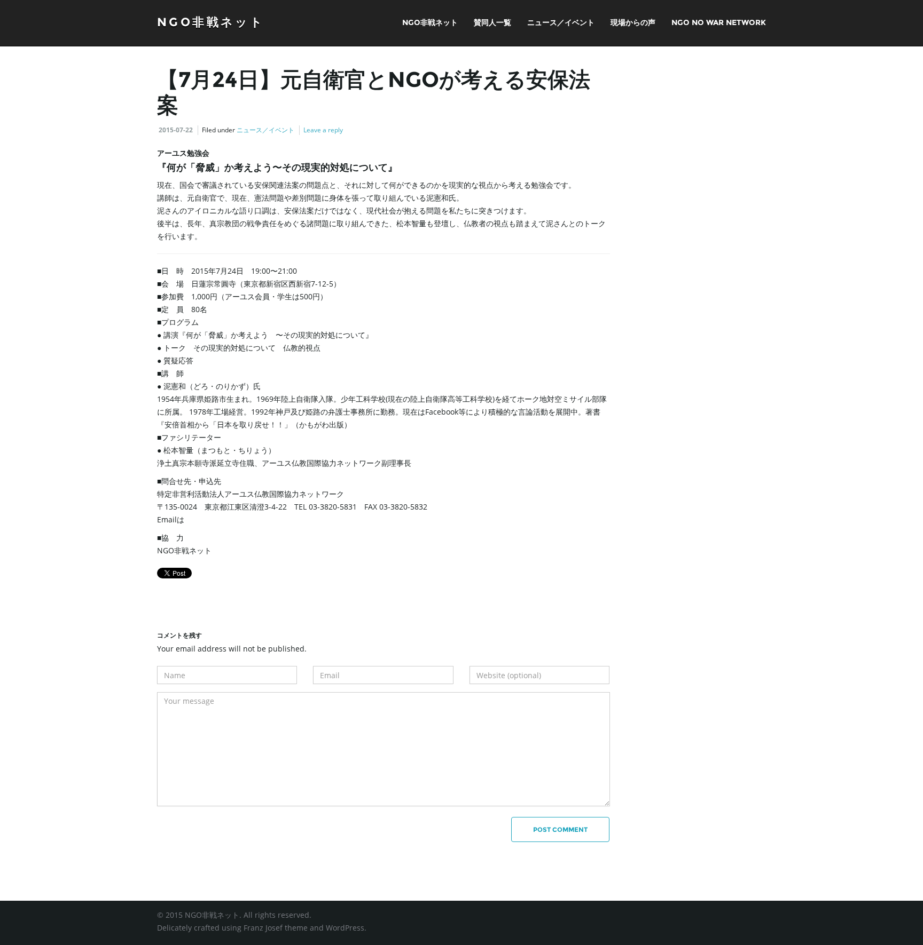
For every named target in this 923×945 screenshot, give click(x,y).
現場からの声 (633, 22)
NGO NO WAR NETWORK (718, 22)
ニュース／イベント (561, 22)
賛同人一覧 (492, 22)
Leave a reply (323, 129)
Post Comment (560, 829)
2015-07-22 (176, 129)
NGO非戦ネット (210, 22)
